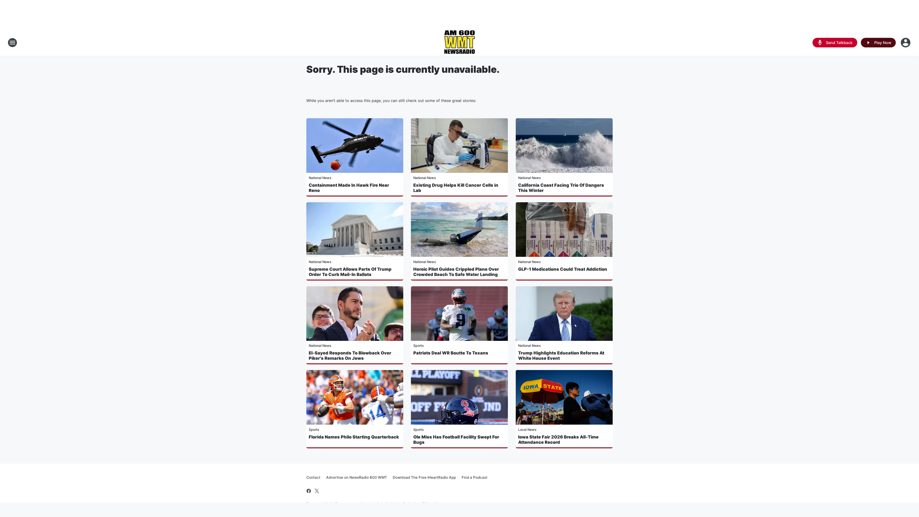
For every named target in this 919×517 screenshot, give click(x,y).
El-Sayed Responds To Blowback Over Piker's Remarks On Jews (350, 355)
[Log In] (906, 42)
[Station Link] (459, 42)
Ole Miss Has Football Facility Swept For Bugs (456, 439)
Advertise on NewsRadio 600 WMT (356, 477)
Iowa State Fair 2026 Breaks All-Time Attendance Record (558, 439)
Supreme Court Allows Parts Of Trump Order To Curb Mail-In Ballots (350, 272)
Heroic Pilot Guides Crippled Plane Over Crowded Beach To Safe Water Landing (456, 272)
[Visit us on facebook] (309, 491)
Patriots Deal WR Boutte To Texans (450, 352)
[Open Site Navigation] (12, 42)
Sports (418, 345)
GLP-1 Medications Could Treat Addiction (562, 269)
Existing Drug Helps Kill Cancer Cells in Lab (455, 188)
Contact (313, 477)
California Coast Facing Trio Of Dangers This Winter (561, 188)
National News (320, 178)
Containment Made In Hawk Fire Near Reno (349, 188)
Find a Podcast (475, 477)
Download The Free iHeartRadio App (424, 477)
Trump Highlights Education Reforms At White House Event (561, 355)
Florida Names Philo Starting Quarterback (354, 436)
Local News (527, 429)
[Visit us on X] (317, 491)
